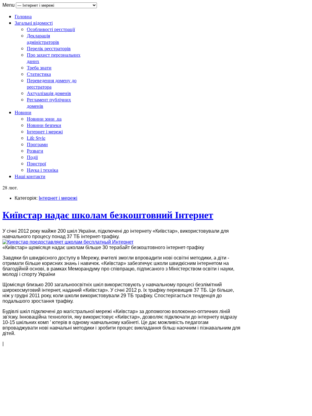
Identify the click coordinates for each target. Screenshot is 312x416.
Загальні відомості (34, 22)
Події (32, 157)
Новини (23, 112)
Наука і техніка (42, 170)
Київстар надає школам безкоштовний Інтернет (107, 214)
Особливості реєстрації (51, 29)
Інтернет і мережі (45, 131)
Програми (37, 144)
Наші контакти (30, 176)
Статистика (39, 74)
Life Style (36, 138)
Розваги (35, 150)
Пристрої (36, 163)
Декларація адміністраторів (43, 38)
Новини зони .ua (44, 118)
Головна (23, 16)
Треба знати (39, 67)
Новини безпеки (44, 125)
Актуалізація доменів (49, 93)
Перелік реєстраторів (49, 48)
